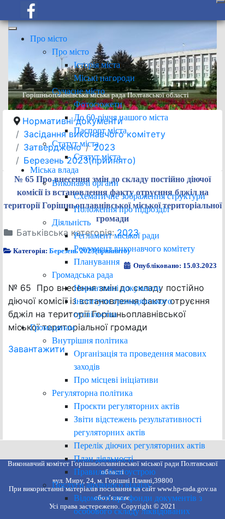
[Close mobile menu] (12, 28)
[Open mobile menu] (220, 1)
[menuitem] (48, 38)
